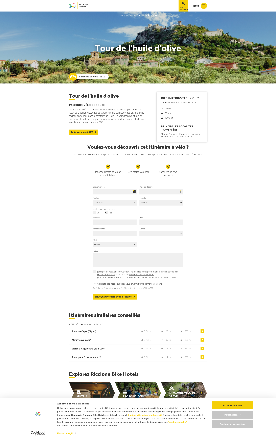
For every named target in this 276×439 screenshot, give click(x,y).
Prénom (96, 217)
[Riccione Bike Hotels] (78, 5)
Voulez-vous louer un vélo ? (104, 209)
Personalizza (230, 414)
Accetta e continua (232, 405)
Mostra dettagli (65, 433)
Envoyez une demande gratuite (113, 296)
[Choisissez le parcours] (202, 332)
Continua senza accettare (232, 424)
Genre (142, 228)
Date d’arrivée (99, 187)
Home (121, 15)
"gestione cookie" (177, 422)
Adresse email (99, 228)
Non (110, 212)
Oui (98, 212)
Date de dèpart (145, 187)
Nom (141, 217)
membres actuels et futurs (141, 274)
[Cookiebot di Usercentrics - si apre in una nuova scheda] (38, 433)
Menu (196, 6)
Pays (95, 239)
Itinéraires (130, 15)
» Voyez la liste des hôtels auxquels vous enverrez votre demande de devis (127, 283)
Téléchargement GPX (82, 132)
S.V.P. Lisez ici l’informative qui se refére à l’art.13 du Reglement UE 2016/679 (123, 288)
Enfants (142, 198)
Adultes (96, 198)
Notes (95, 251)
